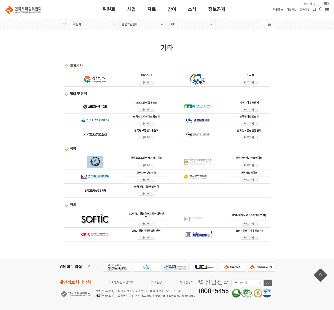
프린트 (269, 24)
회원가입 (291, 9)
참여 (172, 9)
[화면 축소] (318, 4)
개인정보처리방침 (75, 282)
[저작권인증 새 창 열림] (261, 267)
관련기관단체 (130, 24)
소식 (192, 9)
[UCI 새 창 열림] (175, 267)
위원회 (108, 9)
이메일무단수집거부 (121, 282)
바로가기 (146, 82)
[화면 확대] (314, 4)
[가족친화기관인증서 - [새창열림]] (258, 293)
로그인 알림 (320, 9)
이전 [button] (97, 267)
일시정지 (93, 267)
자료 (151, 9)
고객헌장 (156, 282)
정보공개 (216, 9)
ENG (326, 3)
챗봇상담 (305, 9)
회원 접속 (278, 9)
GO (268, 282)
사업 (131, 9)
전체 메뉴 (327, 9)
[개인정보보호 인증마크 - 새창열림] (236, 293)
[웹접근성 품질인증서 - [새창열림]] (247, 293)
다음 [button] (90, 267)
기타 (173, 24)
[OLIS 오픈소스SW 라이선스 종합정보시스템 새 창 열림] (146, 267)
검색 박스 (314, 9)
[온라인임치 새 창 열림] (232, 267)
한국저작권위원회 (23, 10)
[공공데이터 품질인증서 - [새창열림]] (267, 293)
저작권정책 (186, 282)
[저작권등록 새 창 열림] (204, 267)
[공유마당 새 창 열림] (117, 267)
